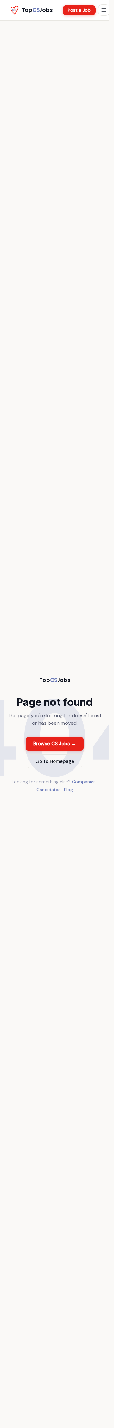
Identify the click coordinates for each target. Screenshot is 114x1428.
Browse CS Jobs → (54, 744)
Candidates (48, 789)
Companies (84, 781)
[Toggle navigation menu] (104, 10)
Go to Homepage (54, 761)
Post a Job (79, 10)
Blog (68, 789)
